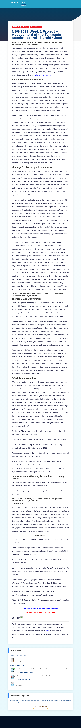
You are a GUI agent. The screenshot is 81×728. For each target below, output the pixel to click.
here (48, 631)
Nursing (25, 27)
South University (35, 27)
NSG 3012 (16, 27)
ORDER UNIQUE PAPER (40, 707)
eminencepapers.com (42, 75)
